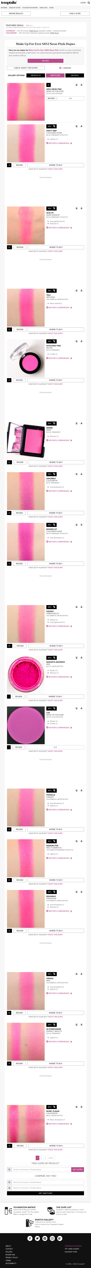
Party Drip (51, 131)
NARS (48, 430)
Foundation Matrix (30, 8)
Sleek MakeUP (53, 215)
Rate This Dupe (55, 169)
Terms (8, 1261)
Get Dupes (77, 1169)
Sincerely (51, 478)
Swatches (43, 8)
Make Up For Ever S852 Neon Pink (44, 50)
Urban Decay (52, 613)
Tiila (48, 295)
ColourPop (11, 33)
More (51, 8)
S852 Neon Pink (54, 89)
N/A (70, 98)
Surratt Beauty (54, 1031)
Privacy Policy (12, 1258)
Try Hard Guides (72, 1249)
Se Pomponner (53, 1029)
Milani (49, 348)
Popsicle (50, 795)
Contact (9, 1249)
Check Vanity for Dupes (26, 68)
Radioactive (52, 846)
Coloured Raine (54, 133)
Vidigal (50, 978)
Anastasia (51, 898)
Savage (50, 611)
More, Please (52, 1111)
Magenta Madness (55, 662)
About (8, 1246)
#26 (48, 713)
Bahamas (51, 896)
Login (83, 3)
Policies (9, 1252)
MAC (48, 664)
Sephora (50, 297)
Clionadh (10, 31)
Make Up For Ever (55, 91)
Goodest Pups (71, 1252)
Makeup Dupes (14, 8)
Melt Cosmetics (53, 848)
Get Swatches (45, 1193)
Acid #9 (49, 213)
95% (50, 126)
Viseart (50, 797)
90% (50, 658)
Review (45, 61)
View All (29, 25)
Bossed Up (51, 529)
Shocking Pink (53, 346)
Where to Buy (55, 165)
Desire (49, 428)
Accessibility (11, 1263)
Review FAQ (10, 1255)
